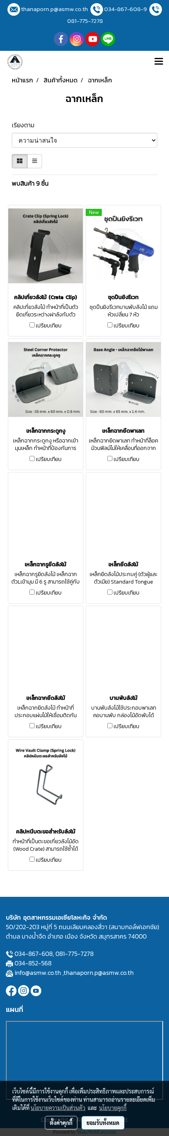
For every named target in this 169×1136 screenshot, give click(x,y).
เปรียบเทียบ (49, 326)
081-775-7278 (85, 20)
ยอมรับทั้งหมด (102, 1122)
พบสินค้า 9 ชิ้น (30, 183)
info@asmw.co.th (38, 972)
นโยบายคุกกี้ (113, 1107)
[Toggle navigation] (158, 62)
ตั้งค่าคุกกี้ (61, 1122)
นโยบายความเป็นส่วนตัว (58, 1107)
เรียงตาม (25, 125)
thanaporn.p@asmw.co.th (54, 8)
